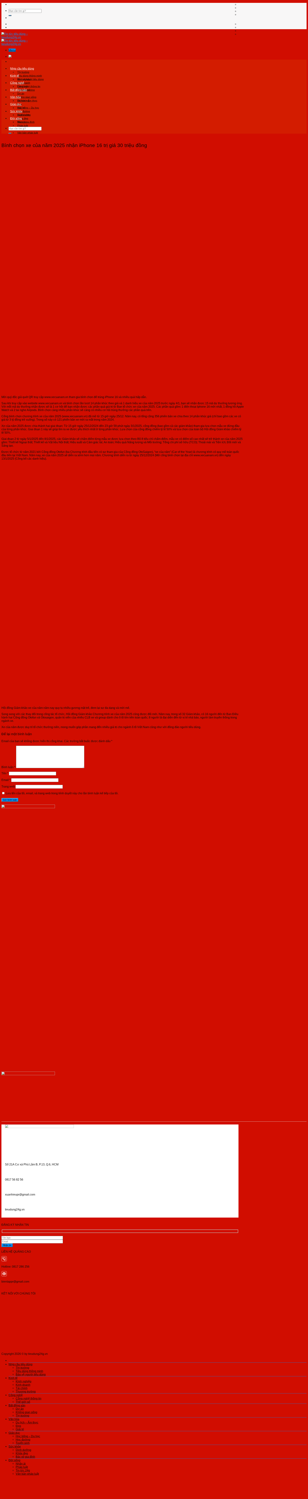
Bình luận (8, 767)
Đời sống (16, 118)
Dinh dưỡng (24, 114)
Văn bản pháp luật (27, 132)
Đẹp (18, 1425)
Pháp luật (22, 125)
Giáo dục (16, 104)
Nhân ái (21, 122)
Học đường (23, 1439)
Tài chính (21, 1388)
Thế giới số (23, 1401)
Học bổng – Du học (28, 107)
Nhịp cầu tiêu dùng (22, 68)
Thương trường (26, 1391)
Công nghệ (17, 82)
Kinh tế (14, 75)
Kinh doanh (23, 1384)
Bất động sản (18, 89)
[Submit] (10, 15)
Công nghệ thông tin (28, 86)
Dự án (20, 93)
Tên (4, 773)
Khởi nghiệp (24, 79)
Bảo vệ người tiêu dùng (31, 1374)
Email (6, 779)
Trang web (8, 786)
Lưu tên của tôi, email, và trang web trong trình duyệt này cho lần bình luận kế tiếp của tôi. (62, 793)
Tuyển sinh (23, 1443)
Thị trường (23, 72)
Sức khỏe (16, 111)
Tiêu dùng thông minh (29, 75)
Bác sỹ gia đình (25, 1456)
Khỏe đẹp (22, 1453)
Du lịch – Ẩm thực (27, 100)
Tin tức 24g (23, 1470)
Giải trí (20, 1429)
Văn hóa (15, 97)
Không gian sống (26, 97)
